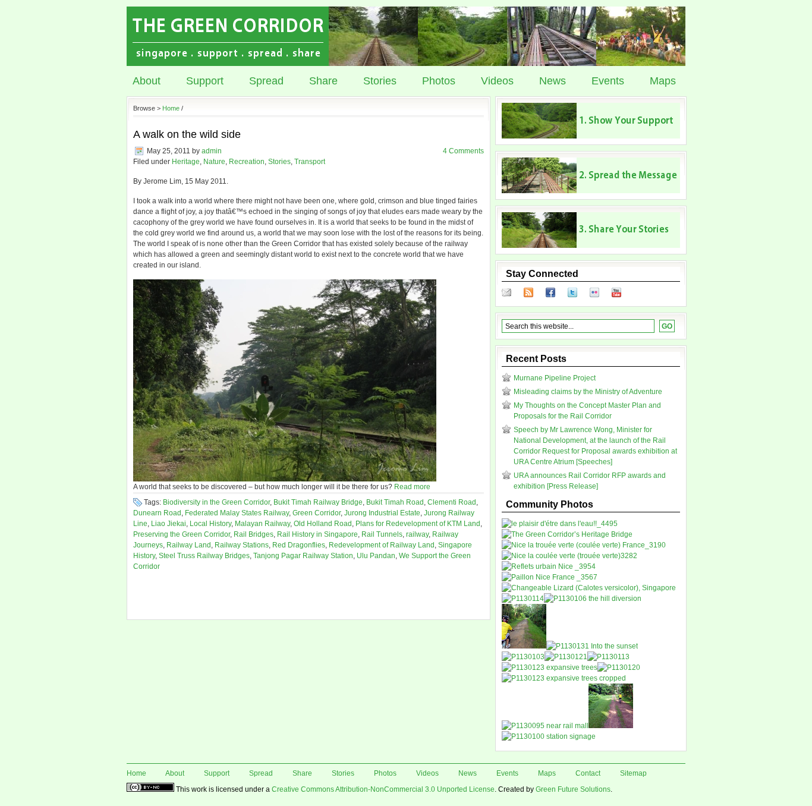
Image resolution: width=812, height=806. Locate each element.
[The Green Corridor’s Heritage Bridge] (567, 534)
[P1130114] (523, 598)
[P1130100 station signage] (549, 736)
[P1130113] (608, 657)
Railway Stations (242, 545)
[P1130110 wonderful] (524, 646)
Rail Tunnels (381, 534)
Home (171, 108)
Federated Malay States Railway (237, 513)
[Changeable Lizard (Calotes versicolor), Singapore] (589, 588)
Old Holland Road (323, 524)
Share (323, 81)
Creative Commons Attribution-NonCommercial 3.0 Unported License (383, 789)
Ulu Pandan (376, 556)
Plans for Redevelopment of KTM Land (417, 524)
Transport (309, 162)
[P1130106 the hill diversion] (592, 598)
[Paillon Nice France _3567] (549, 577)
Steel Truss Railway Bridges (204, 556)
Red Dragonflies (298, 545)
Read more (412, 487)
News (552, 81)
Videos (497, 81)
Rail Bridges (253, 534)
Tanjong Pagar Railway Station (303, 556)
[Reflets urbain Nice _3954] (549, 566)
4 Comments (463, 151)
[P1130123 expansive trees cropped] (564, 678)
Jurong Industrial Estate (382, 513)
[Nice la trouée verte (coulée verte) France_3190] (584, 545)
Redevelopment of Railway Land (382, 545)
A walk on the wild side (187, 134)
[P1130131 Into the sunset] (592, 646)
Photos (438, 81)
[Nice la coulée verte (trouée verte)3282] (569, 556)
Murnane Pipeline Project (555, 378)
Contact (587, 773)
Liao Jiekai (168, 524)
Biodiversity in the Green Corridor (216, 502)
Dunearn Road (157, 513)
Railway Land (188, 545)
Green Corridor (316, 513)
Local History (210, 524)
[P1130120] (618, 667)
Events (607, 81)
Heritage (186, 162)
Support (205, 81)
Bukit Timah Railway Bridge (318, 502)
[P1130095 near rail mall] (545, 726)
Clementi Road (451, 502)
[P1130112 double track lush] (610, 726)
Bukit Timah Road (395, 502)
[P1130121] (566, 657)
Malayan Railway (262, 524)
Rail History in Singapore (317, 534)
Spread (266, 81)
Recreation (247, 162)
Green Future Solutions (573, 789)
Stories (379, 81)
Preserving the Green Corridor (181, 534)
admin (212, 151)
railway (417, 534)
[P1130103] (523, 657)
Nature (214, 162)
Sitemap (633, 773)
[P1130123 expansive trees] (549, 667)
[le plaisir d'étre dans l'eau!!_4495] (560, 524)
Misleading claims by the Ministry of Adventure (588, 392)
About (146, 81)
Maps (663, 81)
